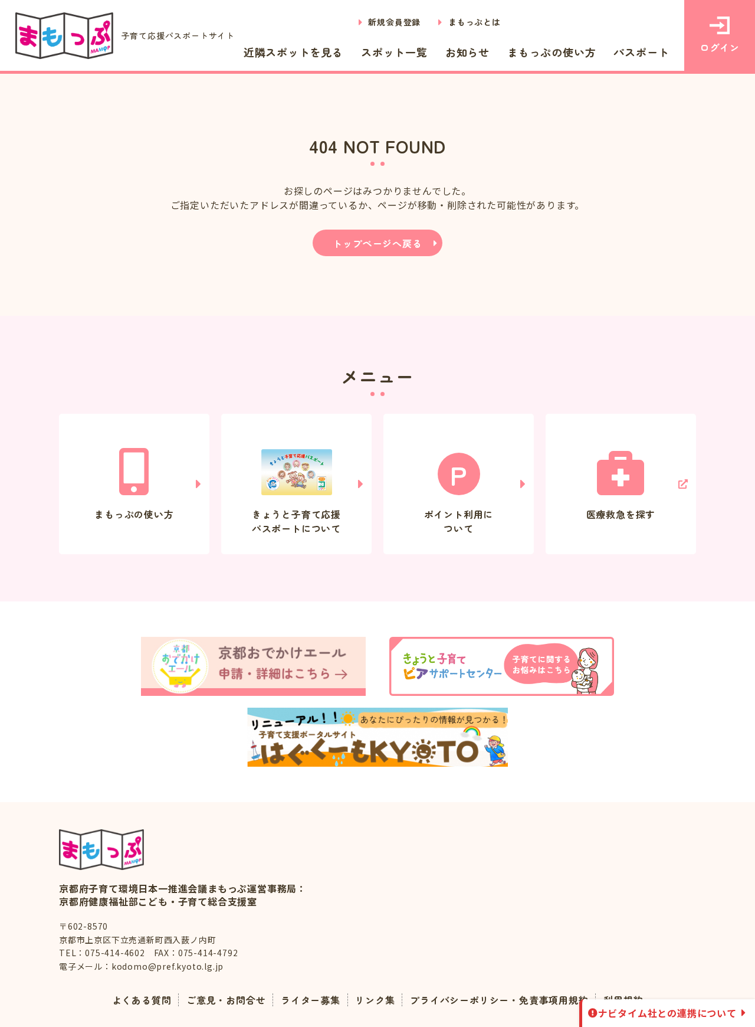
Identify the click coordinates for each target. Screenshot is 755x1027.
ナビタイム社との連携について (667, 1013)
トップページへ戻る (377, 243)
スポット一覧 (394, 52)
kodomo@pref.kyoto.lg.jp (167, 966)
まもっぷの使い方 (551, 52)
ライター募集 (310, 1000)
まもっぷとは (474, 22)
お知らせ (467, 52)
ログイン (719, 47)
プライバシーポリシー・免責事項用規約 (499, 1000)
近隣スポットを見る (293, 52)
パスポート (641, 52)
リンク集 (375, 1000)
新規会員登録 (394, 22)
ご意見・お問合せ (225, 1000)
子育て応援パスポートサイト (178, 35)
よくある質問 (142, 1000)
